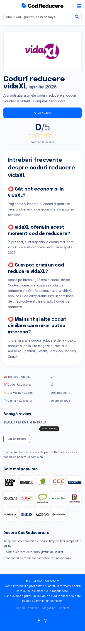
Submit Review (16, 438)
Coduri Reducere (27, 608)
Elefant (42, 351)
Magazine (49, 608)
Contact (64, 608)
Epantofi (29, 351)
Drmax (12, 356)
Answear (14, 351)
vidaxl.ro (42, 113)
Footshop (56, 351)
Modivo (70, 351)
